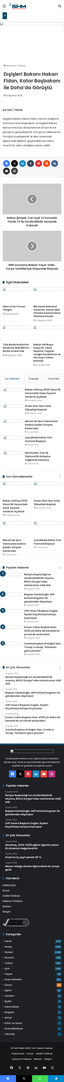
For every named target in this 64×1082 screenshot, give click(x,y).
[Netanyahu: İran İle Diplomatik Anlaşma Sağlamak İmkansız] (13, 457)
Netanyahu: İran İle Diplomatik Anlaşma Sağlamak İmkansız (38, 456)
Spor (7, 968)
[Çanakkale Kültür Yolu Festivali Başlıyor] (13, 442)
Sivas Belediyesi (14, 1028)
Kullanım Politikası (13, 901)
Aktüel (8, 1017)
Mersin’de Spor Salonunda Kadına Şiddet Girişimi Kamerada (41, 424)
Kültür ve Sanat (13, 1023)
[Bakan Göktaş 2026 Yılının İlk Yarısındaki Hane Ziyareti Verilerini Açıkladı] (13, 394)
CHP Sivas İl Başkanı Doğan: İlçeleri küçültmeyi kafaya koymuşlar (41, 614)
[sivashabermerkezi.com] (22, 6)
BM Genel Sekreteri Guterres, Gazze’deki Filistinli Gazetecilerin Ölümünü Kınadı (47, 311)
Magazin (9, 1012)
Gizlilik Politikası (11, 896)
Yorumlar (53, 378)
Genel (22, 65)
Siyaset (9, 952)
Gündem (10, 996)
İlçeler (8, 1001)
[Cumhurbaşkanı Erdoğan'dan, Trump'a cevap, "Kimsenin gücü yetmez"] (12, 648)
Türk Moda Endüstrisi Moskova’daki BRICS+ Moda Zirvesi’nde (16, 348)
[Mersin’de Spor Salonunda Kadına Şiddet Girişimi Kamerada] (13, 425)
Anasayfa (11, 65)
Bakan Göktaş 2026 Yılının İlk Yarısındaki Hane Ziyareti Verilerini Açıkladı (42, 393)
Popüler (34, 378)
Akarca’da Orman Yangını (14, 308)
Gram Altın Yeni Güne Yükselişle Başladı (38, 407)
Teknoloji (10, 1034)
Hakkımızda (9, 885)
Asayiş (8, 946)
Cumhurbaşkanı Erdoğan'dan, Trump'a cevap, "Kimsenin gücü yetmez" (42, 647)
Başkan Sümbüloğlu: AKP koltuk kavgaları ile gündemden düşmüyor (39, 598)
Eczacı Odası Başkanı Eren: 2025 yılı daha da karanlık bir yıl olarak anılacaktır (42, 630)
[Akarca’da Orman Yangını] (17, 295)
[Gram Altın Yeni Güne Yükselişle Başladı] (13, 410)
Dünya (8, 985)
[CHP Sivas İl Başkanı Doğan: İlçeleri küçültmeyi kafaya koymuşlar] (12, 615)
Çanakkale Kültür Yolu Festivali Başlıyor (38, 439)
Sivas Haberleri (13, 979)
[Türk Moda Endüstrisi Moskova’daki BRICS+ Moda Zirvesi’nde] (17, 333)
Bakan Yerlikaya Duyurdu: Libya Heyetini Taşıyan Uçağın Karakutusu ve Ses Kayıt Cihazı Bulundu (47, 352)
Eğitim (8, 990)
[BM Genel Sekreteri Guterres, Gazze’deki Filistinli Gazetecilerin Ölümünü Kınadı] (47, 295)
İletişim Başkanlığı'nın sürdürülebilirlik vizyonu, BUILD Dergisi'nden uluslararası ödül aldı (39, 580)
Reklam (7, 906)
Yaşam (8, 974)
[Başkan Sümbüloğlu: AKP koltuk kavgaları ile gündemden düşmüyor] (12, 599)
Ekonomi (9, 957)
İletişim (7, 911)
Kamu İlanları (12, 1006)
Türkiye (9, 963)
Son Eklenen (12, 378)
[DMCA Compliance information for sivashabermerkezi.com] (16, 925)
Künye (6, 890)
